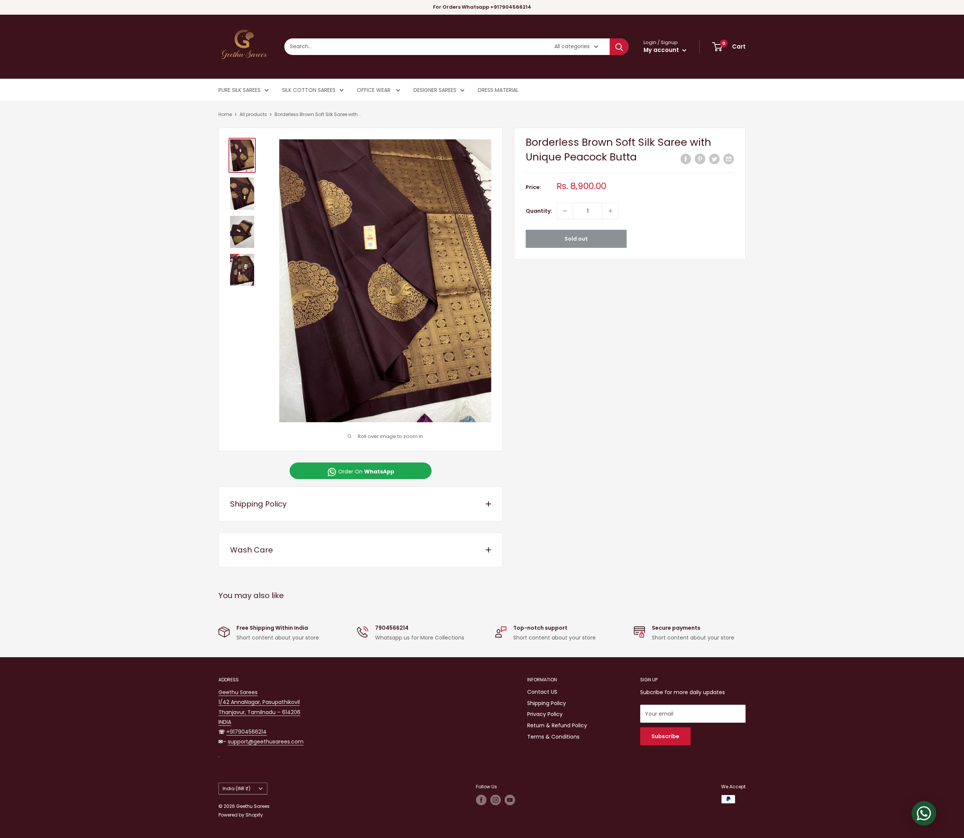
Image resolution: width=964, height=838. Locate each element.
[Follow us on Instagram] (495, 800)
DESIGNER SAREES (434, 90)
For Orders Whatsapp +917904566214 (482, 7)
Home (225, 114)
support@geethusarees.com (266, 741)
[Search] (619, 46)
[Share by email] (728, 159)
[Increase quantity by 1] (610, 211)
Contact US (542, 692)
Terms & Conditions (553, 736)
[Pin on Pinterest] (700, 159)
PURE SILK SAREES (239, 90)
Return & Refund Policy (557, 725)
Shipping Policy (546, 703)
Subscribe (665, 736)
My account (662, 50)
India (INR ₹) (236, 789)
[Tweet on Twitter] (714, 159)
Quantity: (539, 211)
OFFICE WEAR (374, 90)
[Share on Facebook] (685, 159)
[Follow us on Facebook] (481, 800)
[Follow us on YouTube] (510, 800)
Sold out (576, 239)
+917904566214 (246, 732)
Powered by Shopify (240, 815)
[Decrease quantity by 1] (565, 211)
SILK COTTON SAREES (309, 90)
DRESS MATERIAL (498, 90)
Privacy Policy (545, 714)
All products (253, 114)
